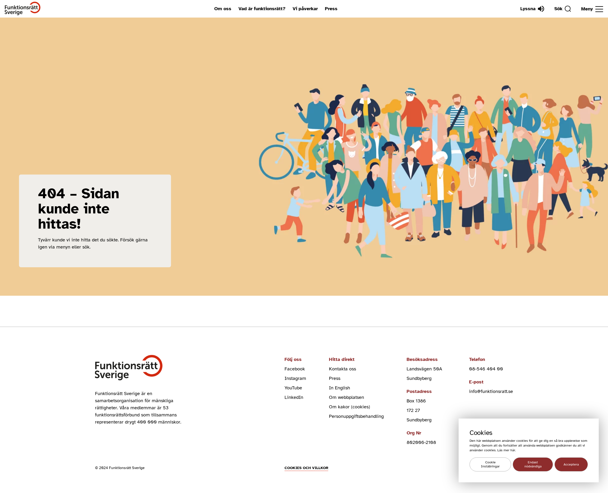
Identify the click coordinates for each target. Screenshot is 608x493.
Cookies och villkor (306, 467)
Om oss (222, 9)
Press (331, 9)
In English (339, 388)
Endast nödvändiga (533, 465)
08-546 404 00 (486, 369)
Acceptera (571, 464)
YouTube (293, 388)
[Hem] (23, 9)
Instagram (295, 378)
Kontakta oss (342, 369)
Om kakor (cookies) (349, 407)
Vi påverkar (305, 9)
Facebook (295, 369)
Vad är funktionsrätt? (261, 9)
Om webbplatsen (346, 397)
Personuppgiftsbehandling (356, 416)
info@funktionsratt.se (491, 391)
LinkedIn (294, 397)
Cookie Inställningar (490, 465)
